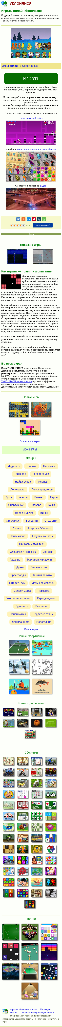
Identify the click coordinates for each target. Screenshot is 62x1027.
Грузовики (22, 606)
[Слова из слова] (8, 894)
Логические (17, 489)
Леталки (48, 551)
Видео (44, 512)
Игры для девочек (43, 583)
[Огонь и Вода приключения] (50, 883)
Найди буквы (18, 614)
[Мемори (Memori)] (50, 839)
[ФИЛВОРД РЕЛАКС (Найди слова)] (18, 410)
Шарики (31, 466)
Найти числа (17, 536)
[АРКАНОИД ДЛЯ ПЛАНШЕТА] (49, 952)
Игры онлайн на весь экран (23, 1009)
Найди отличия (24, 512)
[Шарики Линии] (8, 784)
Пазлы (17, 528)
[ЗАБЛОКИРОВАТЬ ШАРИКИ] (43, 256)
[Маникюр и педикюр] (50, 872)
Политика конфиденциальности (38, 1012)
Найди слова (23, 481)
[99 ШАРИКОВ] (49, 972)
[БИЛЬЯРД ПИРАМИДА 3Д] (29, 952)
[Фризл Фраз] (50, 828)
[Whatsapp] (44, 220)
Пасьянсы (49, 466)
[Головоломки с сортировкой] (29, 905)
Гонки (51, 505)
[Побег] (36, 894)
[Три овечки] (8, 806)
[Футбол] (22, 713)
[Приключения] (50, 894)
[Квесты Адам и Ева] (36, 850)
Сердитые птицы (43, 614)
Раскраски (41, 606)
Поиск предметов (42, 489)
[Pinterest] (34, 220)
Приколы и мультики (31, 544)
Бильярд (36, 505)
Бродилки (32, 520)
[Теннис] (50, 724)
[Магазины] (22, 839)
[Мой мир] (29, 220)
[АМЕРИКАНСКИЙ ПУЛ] (10, 933)
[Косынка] (36, 806)
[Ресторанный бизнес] (8, 795)
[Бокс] (50, 713)
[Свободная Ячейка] (50, 806)
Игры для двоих (47, 598)
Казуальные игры (42, 536)
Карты (54, 497)
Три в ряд (20, 473)
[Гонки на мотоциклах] (50, 762)
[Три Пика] (22, 817)
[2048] (50, 817)
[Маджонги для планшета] (36, 762)
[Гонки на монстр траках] (8, 773)
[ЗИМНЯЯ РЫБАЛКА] (19, 667)
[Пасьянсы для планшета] (36, 817)
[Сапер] (36, 795)
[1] (11, 225)
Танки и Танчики (42, 575)
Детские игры (39, 567)
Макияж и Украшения (40, 559)
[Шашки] (8, 850)
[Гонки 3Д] (22, 784)
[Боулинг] (36, 713)
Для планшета (20, 621)
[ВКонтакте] (18, 220)
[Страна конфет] (22, 861)
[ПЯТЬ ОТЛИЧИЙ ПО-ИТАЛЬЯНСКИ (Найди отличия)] (41, 410)
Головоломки (41, 473)
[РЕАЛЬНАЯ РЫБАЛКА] (41, 687)
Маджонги (14, 466)
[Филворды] (36, 872)
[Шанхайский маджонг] (8, 762)
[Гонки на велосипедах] (22, 773)
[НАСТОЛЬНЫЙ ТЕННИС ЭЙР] (19, 648)
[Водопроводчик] (22, 872)
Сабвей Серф (22, 590)
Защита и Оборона (39, 528)
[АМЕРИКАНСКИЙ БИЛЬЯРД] (29, 933)
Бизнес (38, 497)
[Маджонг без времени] (36, 773)
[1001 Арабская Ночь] (36, 861)
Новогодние (43, 621)
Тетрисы (43, 481)
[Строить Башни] (29, 735)
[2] (13, 225)
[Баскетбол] (36, 724)
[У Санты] (50, 861)
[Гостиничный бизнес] (50, 784)
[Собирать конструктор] (8, 861)
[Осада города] (8, 839)
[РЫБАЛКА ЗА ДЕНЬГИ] (19, 687)
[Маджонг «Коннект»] (22, 762)
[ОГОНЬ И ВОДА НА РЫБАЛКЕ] (41, 648)
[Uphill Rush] (8, 828)
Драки (20, 567)
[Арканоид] (8, 713)
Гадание (15, 559)
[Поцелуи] (22, 883)
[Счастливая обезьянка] (22, 850)
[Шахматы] (36, 828)
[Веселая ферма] (36, 784)
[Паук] (22, 806)
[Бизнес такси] (36, 839)
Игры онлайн (10, 65)
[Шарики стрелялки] (50, 773)
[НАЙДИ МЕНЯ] (41, 667)
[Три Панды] (50, 795)
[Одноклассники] (23, 220)
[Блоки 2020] (8, 883)
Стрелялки (12, 520)
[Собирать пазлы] (50, 850)
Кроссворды (18, 575)
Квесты (23, 497)
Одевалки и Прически (23, 551)
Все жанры (31, 629)
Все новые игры (30, 441)
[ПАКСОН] (18, 256)
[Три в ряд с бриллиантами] (22, 894)
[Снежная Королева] (8, 872)
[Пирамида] (8, 817)
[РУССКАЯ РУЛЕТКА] (29, 992)
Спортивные (30, 65)
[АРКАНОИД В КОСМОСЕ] (10, 972)
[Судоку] (22, 795)
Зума (9, 497)
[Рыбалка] (22, 724)
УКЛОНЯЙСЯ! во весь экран (16, 381)
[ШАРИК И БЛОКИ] (10, 952)
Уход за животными (18, 598)
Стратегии (50, 520)
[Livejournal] (39, 220)
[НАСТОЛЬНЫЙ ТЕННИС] (29, 972)
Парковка (43, 590)
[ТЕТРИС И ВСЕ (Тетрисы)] (30, 428)
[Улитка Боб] (22, 828)
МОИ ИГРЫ (29, 449)
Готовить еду (17, 583)
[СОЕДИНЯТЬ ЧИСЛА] (49, 933)
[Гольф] (8, 724)
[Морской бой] (36, 883)
